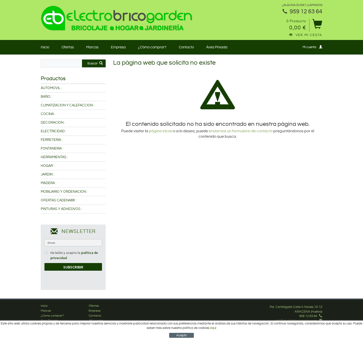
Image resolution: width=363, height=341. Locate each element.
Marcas (92, 47)
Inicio (45, 47)
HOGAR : (47, 166)
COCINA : (48, 114)
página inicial (161, 131)
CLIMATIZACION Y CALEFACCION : (67, 105)
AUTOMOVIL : (51, 88)
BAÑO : (46, 96)
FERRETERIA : (51, 140)
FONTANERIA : (52, 148)
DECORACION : (53, 122)
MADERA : (48, 183)
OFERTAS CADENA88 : (58, 200)
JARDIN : (47, 174)
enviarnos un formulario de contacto (241, 131)
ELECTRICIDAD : (53, 131)
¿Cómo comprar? (152, 47)
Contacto (186, 47)
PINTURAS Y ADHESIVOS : (61, 209)
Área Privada (216, 47)
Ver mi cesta (309, 35)
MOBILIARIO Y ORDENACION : (64, 191)
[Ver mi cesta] (317, 26)
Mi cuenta (309, 47)
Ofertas (67, 47)
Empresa (118, 47)
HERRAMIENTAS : (54, 157)
